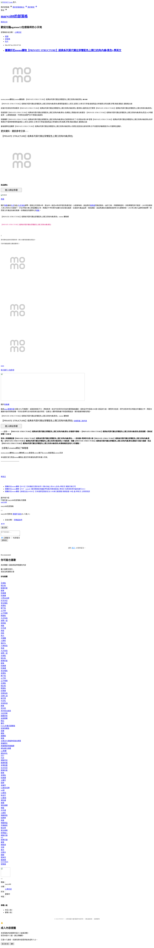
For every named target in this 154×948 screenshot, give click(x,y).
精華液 (3, 845)
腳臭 (2, 590)
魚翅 (2, 648)
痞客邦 (15, 514)
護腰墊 (3, 736)
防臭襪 (3, 595)
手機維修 (4, 825)
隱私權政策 (88, 919)
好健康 (3, 691)
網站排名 (4, 753)
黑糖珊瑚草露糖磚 (7, 746)
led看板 (3, 798)
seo (2, 837)
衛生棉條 (4, 830)
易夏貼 (3, 606)
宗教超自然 (18, 520)
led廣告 (3, 793)
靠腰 (2, 731)
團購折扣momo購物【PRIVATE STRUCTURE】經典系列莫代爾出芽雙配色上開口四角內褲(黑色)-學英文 (63, 50)
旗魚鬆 (92, 205)
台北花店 (4, 768)
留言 (19, 514)
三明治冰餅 (5, 598)
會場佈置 (4, 765)
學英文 (3, 477)
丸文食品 (21, 205)
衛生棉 (3, 828)
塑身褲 (3, 860)
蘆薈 (2, 842)
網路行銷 (4, 835)
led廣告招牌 (5, 788)
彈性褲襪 (4, 805)
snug (2, 366)
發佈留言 (4, 540)
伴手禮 (3, 628)
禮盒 (37, 210)
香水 (2, 850)
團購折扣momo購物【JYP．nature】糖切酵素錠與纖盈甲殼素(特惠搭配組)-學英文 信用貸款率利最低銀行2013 (45, 489)
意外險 (3, 708)
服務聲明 (97, 919)
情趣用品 (4, 815)
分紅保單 (4, 713)
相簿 (6, 36)
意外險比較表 (6, 711)
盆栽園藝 (4, 718)
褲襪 (2, 803)
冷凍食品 (4, 646)
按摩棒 (3, 818)
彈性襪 (3, 800)
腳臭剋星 (11, 409)
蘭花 (2, 723)
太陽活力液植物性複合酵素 (11, 741)
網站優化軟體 (6, 748)
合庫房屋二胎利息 (80, 421)
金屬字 (3, 785)
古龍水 (3, 852)
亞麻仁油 (4, 696)
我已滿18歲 (5, 944)
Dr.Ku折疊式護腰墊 (8, 726)
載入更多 (4, 527)
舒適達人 (4, 833)
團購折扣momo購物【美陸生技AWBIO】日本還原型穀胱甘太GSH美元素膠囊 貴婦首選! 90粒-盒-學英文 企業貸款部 (47, 491)
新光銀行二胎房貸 (7, 370)
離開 (12, 944)
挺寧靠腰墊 (5, 728)
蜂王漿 (3, 698)
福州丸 (3, 643)
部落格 (7, 39)
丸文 (12, 205)
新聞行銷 (4, 840)
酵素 (2, 706)
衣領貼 (3, 583)
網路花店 (4, 760)
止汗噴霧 (4, 613)
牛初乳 (3, 701)
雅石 (2, 721)
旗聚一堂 (4, 621)
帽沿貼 (3, 585)
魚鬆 (2, 199)
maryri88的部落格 (14, 16)
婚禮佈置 (4, 763)
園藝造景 (4, 716)
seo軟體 (3, 751)
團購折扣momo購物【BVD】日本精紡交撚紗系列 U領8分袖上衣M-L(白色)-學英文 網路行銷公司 (40, 486)
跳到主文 (4, 22)
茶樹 (2, 847)
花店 (2, 758)
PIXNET (61, 919)
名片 (6, 41)
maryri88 (4, 502)
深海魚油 (4, 703)
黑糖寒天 (4, 743)
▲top (3, 523)
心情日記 (18, 32)
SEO (2, 755)
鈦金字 (3, 795)
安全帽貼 (4, 603)
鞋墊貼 (3, 616)
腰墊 (2, 733)
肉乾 (2, 633)
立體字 (3, 780)
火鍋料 (3, 641)
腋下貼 (3, 608)
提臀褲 (3, 864)
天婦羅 (3, 638)
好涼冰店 (4, 600)
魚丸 (2, 636)
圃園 (2, 855)
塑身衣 (3, 857)
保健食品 (4, 693)
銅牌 (2, 783)
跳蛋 (2, 820)
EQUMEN (4, 862)
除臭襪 (6, 404)
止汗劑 (3, 611)
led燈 (3, 790)
